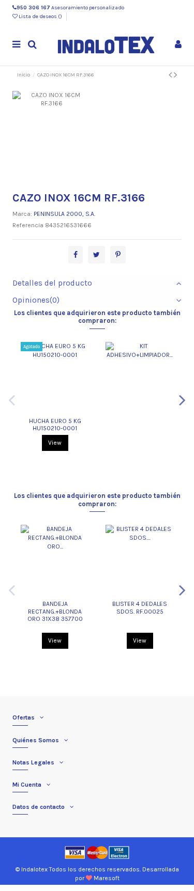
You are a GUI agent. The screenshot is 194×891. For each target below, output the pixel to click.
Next (181, 399)
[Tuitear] (96, 255)
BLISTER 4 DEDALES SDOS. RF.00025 (139, 607)
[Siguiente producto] (175, 75)
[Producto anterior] (171, 75)
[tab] (96, 283)
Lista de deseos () (40, 16)
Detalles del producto (52, 283)
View (55, 442)
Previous (12, 399)
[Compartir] (75, 255)
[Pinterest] (118, 255)
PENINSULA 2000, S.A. (64, 213)
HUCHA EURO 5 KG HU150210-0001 (55, 424)
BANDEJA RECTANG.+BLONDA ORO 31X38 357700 (55, 611)
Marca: (22, 213)
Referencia (27, 225)
